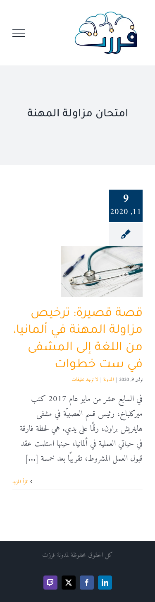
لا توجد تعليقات (85, 380)
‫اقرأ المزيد (21, 482)
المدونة (108, 380)
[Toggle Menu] (18, 33)
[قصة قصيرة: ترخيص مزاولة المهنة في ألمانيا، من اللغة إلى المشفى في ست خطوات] (102, 271)
